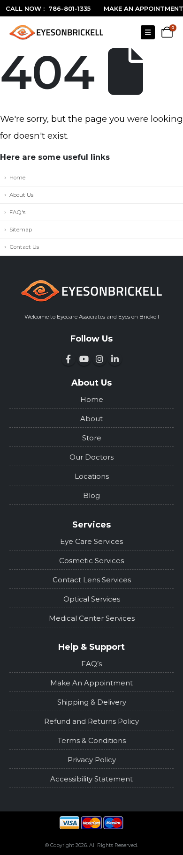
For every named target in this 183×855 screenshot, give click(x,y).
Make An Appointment (91, 682)
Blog (91, 495)
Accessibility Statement (91, 778)
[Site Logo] (56, 32)
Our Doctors (91, 457)
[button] (148, 32)
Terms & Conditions (92, 740)
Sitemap (20, 229)
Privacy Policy (92, 759)
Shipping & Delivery (91, 702)
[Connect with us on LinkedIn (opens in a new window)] (115, 359)
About (91, 418)
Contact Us (24, 247)
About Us (21, 195)
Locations (92, 476)
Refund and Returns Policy (91, 721)
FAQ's (17, 212)
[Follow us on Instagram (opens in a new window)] (99, 359)
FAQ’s (91, 663)
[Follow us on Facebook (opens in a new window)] (68, 359)
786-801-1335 (69, 8)
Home (17, 177)
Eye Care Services (91, 541)
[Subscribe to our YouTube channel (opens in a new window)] (84, 359)
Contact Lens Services (92, 579)
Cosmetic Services (91, 560)
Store (91, 437)
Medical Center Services (92, 618)
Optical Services (91, 599)
